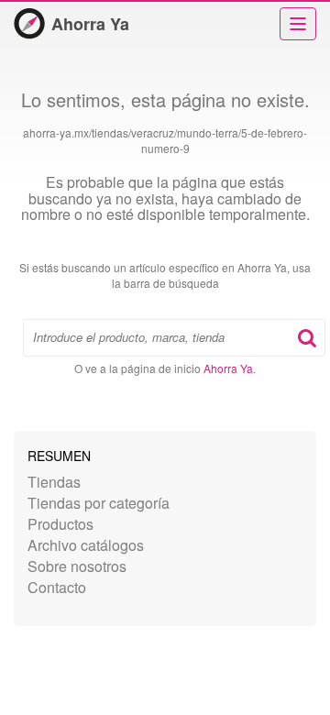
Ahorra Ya (90, 24)
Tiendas (54, 481)
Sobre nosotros (77, 566)
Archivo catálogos (86, 545)
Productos (61, 523)
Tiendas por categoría (99, 502)
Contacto (57, 587)
